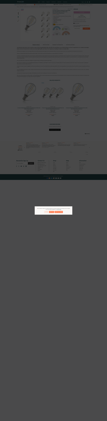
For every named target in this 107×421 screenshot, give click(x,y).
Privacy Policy (59, 209)
